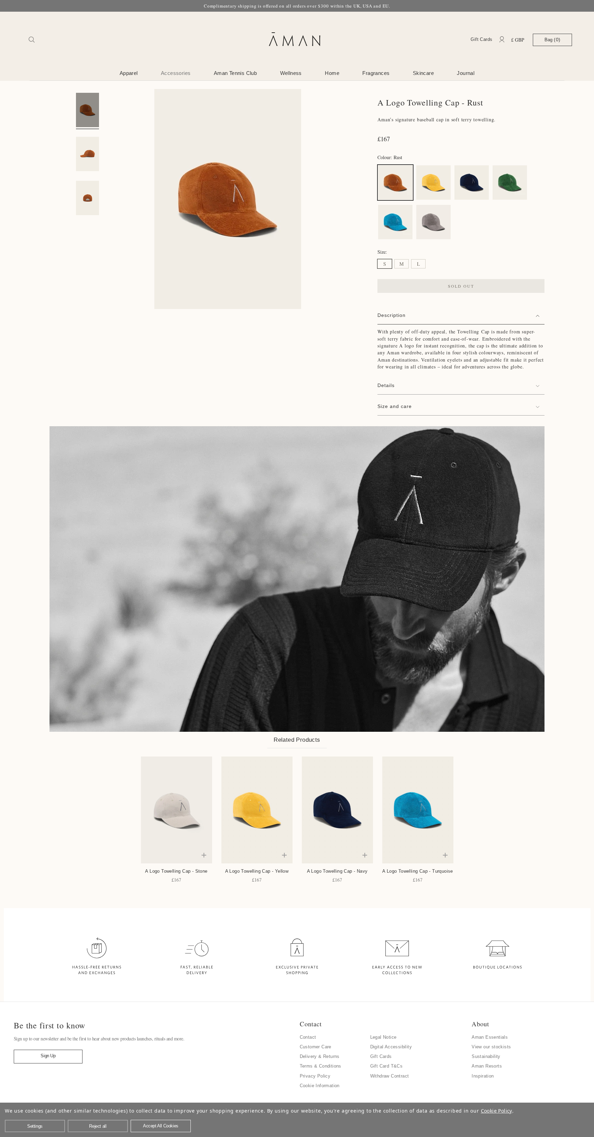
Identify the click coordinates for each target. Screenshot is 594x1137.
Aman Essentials (490, 1037)
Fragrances (375, 73)
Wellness (291, 73)
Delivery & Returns (320, 1056)
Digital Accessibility (391, 1046)
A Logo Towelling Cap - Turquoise (417, 871)
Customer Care (315, 1046)
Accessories (175, 73)
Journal (465, 73)
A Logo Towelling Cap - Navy (337, 871)
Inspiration (483, 1076)
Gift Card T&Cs (386, 1066)
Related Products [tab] (297, 740)
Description (391, 315)
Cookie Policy (496, 1110)
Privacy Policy (315, 1076)
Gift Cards (481, 39)
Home (332, 73)
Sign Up (48, 1055)
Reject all (97, 1126)
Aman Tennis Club (235, 73)
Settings (35, 1126)
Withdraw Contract (389, 1076)
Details (386, 385)
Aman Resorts (487, 1066)
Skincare (423, 73)
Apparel (129, 73)
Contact (308, 1037)
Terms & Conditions (320, 1066)
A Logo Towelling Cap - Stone (176, 871)
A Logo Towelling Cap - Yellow (257, 871)
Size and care (394, 406)
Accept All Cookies (160, 1125)
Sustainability (486, 1056)
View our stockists (491, 1046)
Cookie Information (320, 1085)
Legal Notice (383, 1037)
